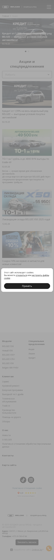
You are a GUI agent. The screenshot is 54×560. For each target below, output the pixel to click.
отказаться (21, 275)
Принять (27, 286)
